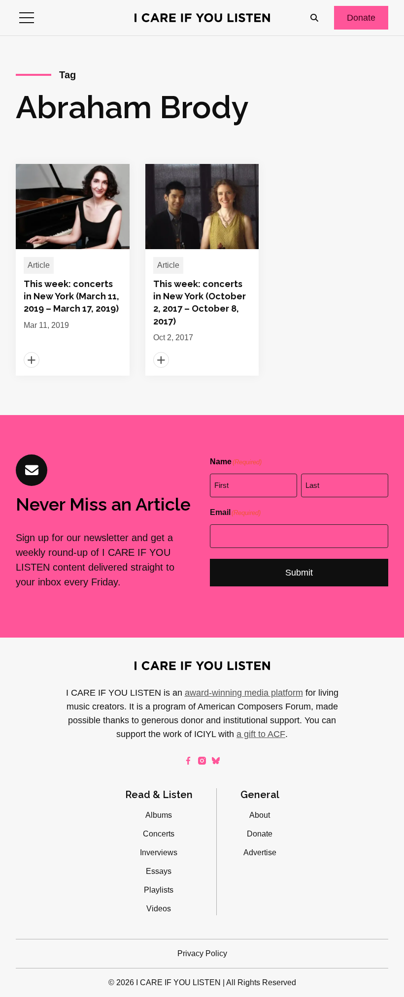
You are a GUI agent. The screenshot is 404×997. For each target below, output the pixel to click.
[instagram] (202, 761)
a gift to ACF (260, 734)
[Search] (314, 18)
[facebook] (188, 761)
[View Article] (73, 270)
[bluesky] (216, 761)
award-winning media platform (244, 693)
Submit (299, 573)
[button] (26, 18)
